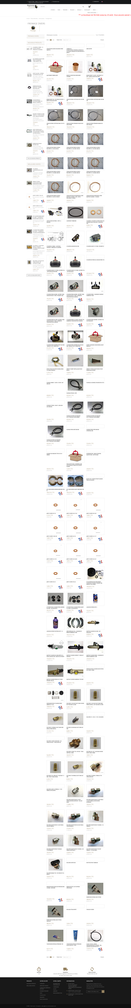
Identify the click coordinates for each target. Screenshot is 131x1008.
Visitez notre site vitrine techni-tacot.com (36, 2)
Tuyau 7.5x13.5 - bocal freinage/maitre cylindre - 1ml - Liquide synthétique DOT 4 (94, 945)
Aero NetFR (89, 48)
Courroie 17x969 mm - (72, 221)
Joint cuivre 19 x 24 (71, 581)
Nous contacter (44, 999)
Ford (59, 9)
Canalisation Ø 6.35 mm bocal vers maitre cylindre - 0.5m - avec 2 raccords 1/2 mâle (75, 197)
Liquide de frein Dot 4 (91, 607)
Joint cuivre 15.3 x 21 (37, 205)
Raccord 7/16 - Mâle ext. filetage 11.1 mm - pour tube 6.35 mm (55, 776)
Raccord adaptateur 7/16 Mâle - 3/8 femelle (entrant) (75, 849)
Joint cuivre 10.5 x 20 (91, 513)
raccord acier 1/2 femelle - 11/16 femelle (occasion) (54, 790)
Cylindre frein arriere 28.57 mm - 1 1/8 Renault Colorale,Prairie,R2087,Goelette (40, 231)
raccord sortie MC (71, 862)
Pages (102, 40)
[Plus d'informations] (56, 55)
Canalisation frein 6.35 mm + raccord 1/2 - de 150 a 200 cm (93, 148)
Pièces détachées (92, 12)
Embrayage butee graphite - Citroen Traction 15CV (37, 87)
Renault (79, 9)
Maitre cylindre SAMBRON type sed (75, 679)
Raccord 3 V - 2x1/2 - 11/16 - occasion (94, 717)
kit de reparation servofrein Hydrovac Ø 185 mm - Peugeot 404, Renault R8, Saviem (94, 583)
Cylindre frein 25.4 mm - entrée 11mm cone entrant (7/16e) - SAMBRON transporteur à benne (55, 321)
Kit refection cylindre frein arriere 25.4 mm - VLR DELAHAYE (55, 608)
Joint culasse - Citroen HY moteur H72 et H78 (38, 74)
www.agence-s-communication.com (48, 1006)
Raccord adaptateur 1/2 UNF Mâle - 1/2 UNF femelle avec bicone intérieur (95, 801)
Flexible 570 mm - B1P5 (72, 393)
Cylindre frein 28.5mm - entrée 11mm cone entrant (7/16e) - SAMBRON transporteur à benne (75, 295)
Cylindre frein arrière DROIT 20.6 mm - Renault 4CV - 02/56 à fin (55, 345)
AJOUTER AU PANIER (47, 55)
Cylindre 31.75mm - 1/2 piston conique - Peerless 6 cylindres (38, 48)
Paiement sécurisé (44, 991)
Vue (48, 40)
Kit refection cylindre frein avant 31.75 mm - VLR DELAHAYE (75, 608)
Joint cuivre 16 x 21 (51, 581)
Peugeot (72, 9)
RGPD (41, 993)
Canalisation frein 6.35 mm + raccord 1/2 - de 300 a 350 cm (93, 172)
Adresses (55, 991)
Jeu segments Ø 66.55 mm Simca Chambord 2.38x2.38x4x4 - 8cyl (38, 60)
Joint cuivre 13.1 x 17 (91, 536)
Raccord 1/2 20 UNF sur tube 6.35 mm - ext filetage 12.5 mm (38, 262)
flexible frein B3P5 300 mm (73, 429)
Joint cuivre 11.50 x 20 (38, 195)
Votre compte (57, 981)
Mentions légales (44, 985)
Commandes (56, 987)
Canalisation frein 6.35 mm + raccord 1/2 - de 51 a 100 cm (53, 196)
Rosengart (87, 9)
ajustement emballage (52, 75)
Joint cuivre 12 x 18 (71, 536)
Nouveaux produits (31, 983)
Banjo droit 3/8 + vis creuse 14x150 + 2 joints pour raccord (55, 100)
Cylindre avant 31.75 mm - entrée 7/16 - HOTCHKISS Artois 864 (55, 271)
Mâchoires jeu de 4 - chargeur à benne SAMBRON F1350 (74, 632)
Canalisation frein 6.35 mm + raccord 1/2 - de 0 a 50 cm (53, 148)
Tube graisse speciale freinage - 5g (55, 944)
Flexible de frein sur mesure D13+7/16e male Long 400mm (53, 440)
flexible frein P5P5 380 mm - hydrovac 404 (92, 430)
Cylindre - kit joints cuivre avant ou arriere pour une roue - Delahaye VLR (95, 222)
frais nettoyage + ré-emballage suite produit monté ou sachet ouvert (74, 465)
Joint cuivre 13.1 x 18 (51, 559)
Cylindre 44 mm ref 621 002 (73, 246)
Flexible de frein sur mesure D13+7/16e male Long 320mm (73, 416)
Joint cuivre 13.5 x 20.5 (72, 559)
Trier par (59, 40)
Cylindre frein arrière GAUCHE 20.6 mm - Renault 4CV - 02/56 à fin (75, 345)
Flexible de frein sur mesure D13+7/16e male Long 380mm (93, 416)
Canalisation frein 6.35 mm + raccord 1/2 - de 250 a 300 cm (73, 172)
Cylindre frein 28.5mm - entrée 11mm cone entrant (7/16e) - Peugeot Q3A (55, 295)
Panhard (65, 9)
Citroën (53, 9)
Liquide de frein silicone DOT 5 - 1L (55, 631)
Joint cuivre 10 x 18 (51, 513)
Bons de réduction (57, 993)
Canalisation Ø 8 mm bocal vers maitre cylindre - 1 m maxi (94, 196)
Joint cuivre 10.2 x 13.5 (72, 513)
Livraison (42, 983)
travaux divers (90, 909)
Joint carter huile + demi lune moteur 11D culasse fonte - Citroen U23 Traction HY (38, 131)
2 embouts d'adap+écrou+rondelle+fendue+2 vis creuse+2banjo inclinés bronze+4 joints (75, 50)
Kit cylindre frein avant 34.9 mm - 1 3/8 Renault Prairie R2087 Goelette (38, 217)
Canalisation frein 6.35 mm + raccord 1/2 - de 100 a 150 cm (73, 148)
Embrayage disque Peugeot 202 (37, 144)
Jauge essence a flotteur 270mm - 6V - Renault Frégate (38, 101)
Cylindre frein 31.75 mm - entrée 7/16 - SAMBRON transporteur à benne (75, 320)
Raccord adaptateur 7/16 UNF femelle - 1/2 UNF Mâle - (93, 849)
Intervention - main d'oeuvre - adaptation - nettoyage (93, 454)
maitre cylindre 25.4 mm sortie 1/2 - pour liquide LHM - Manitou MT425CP (38, 115)
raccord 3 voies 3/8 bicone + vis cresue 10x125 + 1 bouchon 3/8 (54, 741)
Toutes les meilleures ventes (33, 275)
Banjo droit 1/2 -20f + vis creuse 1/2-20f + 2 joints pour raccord (94, 76)
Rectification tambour (92, 862)
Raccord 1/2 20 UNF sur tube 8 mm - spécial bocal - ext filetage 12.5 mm (94, 704)
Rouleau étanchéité (71, 909)
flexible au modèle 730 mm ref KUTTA (95, 382)
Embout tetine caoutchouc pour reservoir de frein (37, 183)
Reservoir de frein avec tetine (93, 897)
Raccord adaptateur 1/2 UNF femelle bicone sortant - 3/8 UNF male (74, 801)
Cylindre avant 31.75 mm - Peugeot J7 (95, 246)
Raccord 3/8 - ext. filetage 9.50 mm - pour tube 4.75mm (94, 752)
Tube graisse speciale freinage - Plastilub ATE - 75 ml (74, 944)
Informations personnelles (56, 984)
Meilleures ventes (31, 985)
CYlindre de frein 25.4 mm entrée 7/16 (95, 259)
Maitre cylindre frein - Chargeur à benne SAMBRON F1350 (95, 656)
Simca (94, 9)
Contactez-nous (55, 1)
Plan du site (43, 995)
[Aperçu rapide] (53, 55)
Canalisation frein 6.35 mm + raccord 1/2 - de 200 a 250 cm (53, 172)
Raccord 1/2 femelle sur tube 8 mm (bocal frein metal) (55, 728)
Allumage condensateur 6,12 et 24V (38, 170)
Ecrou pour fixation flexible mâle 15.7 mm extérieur (55, 369)
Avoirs (54, 989)
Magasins (42, 997)
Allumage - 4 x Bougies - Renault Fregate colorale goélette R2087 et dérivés (38, 247)
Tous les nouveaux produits (33, 158)
